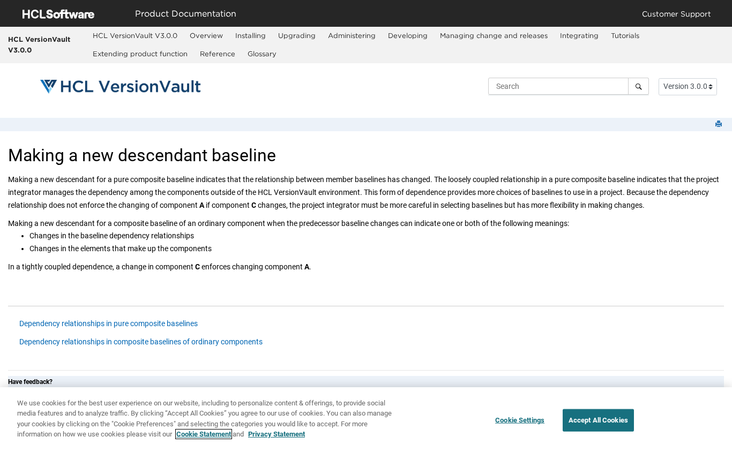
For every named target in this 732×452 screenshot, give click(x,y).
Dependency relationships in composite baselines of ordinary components (141, 341)
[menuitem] (135, 36)
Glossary (262, 53)
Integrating (579, 35)
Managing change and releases (494, 35)
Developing (408, 35)
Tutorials (625, 35)
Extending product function (140, 53)
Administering (352, 35)
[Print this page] (720, 124)
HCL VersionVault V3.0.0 (39, 44)
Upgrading (297, 35)
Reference (217, 53)
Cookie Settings (519, 420)
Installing (250, 35)
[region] (366, 419)
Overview (206, 35)
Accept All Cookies (598, 420)
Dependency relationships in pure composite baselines (108, 323)
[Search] (638, 86)
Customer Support (676, 14)
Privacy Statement (276, 434)
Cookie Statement (203, 434)
